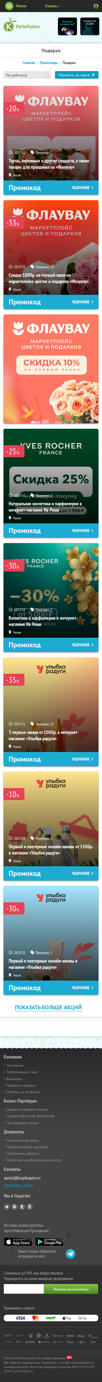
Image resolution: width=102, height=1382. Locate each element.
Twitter (22, 1207)
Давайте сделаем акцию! (27, 1109)
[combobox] (27, 75)
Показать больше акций (48, 1007)
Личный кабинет (96, 6)
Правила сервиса (21, 1085)
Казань (51, 5)
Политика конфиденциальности (34, 1160)
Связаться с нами (18, 1184)
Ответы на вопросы (23, 1091)
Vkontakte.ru (14, 1207)
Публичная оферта (23, 1153)
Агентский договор (23, 1140)
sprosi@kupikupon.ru (22, 1177)
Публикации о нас (22, 1071)
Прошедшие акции (22, 1122)
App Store (18, 1241)
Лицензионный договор (27, 1146)
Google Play (49, 1241)
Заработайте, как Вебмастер (31, 1115)
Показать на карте (74, 74)
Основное (15, 1065)
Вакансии (15, 1078)
